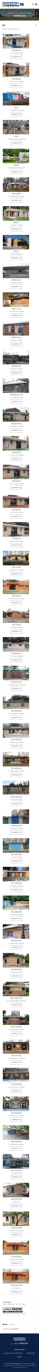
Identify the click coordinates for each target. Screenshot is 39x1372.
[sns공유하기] (35, 25)
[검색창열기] (32, 4)
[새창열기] (13, 1309)
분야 (37, 14)
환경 (22, 4)
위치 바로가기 (15, 57)
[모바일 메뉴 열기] (36, 4)
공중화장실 (14, 29)
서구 (18, 29)
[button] (10, 1324)
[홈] (2, 29)
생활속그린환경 (7, 29)
